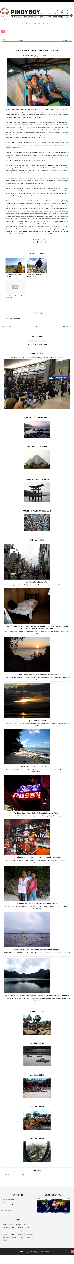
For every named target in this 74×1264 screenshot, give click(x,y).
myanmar (5, 1234)
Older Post (67, 326)
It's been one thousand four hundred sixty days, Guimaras (37, 674)
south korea (6, 1237)
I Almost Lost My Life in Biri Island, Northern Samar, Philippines (37, 949)
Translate (44, 344)
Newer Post (7, 326)
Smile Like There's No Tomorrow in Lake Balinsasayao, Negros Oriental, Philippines (37, 996)
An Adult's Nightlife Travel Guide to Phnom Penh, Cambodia (37, 857)
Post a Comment (13, 319)
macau (10, 1231)
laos (4, 1231)
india (13, 1227)
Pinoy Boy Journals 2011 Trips (37, 721)
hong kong (5, 1227)
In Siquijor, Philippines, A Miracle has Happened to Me (37, 903)
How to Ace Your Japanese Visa (37, 582)
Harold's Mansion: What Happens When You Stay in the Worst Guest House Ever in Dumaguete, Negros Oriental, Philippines (37, 627)
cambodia (18, 1224)
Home (37, 326)
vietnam (5, 1240)
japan (28, 1227)
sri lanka (14, 1237)
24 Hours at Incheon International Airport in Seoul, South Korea (37, 358)
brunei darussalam (7, 1224)
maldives (26, 1231)
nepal (12, 1234)
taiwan (21, 1237)
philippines (20, 1234)
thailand (29, 1237)
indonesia (20, 1227)
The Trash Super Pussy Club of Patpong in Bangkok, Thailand (37, 813)
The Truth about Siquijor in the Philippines (37, 767)
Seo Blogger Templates (39, 1251)
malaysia (18, 1231)
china (25, 1224)
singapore (29, 1234)
